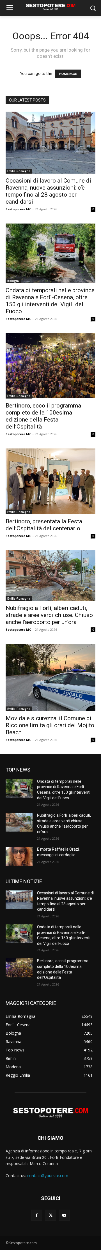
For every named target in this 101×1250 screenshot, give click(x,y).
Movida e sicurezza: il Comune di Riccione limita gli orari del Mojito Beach (50, 725)
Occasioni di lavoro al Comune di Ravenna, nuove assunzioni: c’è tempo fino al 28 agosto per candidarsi (48, 191)
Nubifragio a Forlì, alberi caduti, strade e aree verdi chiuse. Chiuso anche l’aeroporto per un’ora (49, 615)
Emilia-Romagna (18, 171)
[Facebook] (36, 1215)
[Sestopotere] (50, 7)
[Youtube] (64, 1215)
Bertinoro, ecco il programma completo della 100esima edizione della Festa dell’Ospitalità (43, 416)
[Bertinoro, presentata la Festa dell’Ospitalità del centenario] (50, 481)
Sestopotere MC (18, 209)
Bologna (13, 281)
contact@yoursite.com (47, 1175)
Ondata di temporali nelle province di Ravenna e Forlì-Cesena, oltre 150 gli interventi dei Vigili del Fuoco (50, 301)
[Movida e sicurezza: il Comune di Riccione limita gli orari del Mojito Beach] (50, 677)
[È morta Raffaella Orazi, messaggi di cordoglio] (19, 856)
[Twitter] (50, 1215)
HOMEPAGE (68, 74)
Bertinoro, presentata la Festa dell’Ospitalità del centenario (44, 525)
